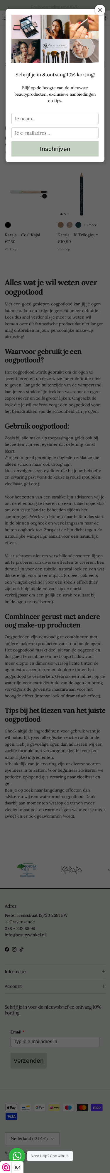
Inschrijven (55, 148)
